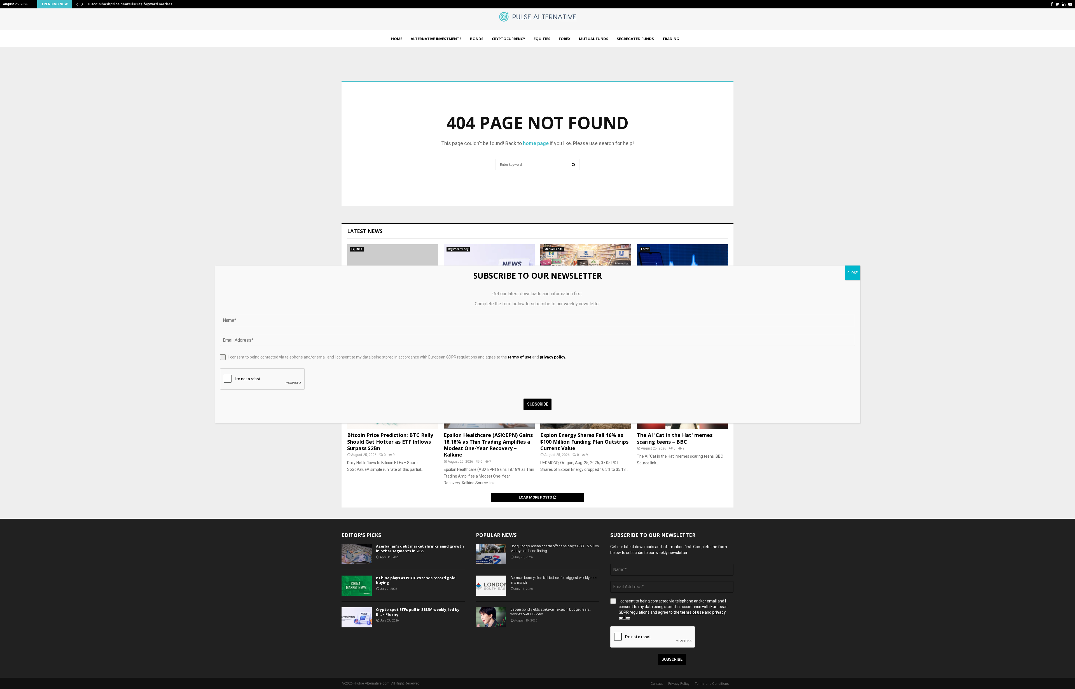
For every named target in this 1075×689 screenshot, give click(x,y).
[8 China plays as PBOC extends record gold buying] (357, 586)
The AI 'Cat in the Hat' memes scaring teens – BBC (674, 438)
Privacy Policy (679, 684)
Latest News (364, 231)
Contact (657, 684)
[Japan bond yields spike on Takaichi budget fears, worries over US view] (491, 617)
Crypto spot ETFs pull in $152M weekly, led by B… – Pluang (417, 612)
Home (396, 38)
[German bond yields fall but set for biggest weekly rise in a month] (491, 586)
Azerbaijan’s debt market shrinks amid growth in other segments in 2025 (420, 548)
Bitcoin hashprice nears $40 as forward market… (130, 4)
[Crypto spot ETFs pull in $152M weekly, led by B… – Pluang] (357, 617)
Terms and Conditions (712, 684)
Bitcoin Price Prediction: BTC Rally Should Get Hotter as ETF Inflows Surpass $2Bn (390, 441)
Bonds (476, 38)
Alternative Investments (436, 38)
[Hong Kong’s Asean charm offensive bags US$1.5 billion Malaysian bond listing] (491, 554)
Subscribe (672, 659)
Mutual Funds (593, 38)
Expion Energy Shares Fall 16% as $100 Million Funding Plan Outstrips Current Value (584, 441)
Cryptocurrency (508, 38)
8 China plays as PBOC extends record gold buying (415, 580)
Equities (542, 38)
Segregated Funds (635, 38)
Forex (565, 38)
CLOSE (852, 273)
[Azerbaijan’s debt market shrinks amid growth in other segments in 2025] (357, 554)
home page (536, 143)
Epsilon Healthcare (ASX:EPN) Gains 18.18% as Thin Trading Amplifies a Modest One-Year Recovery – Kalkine (488, 445)
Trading (670, 38)
